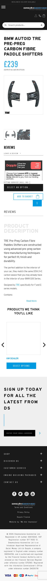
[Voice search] (41, 25)
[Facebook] (14, 494)
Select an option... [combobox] (19, 187)
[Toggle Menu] (3, 7)
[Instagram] (26, 494)
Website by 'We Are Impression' (23, 522)
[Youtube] (33, 494)
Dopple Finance (23, 517)
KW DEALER (12, 358)
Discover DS (11, 461)
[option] (23, 94)
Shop (7, 454)
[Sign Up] (39, 433)
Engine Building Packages (20, 475)
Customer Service (15, 468)
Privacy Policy (23, 512)
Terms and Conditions (23, 507)
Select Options (21, 365)
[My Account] (35, 17)
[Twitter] (20, 494)
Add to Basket (25, 196)
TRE (18, 285)
